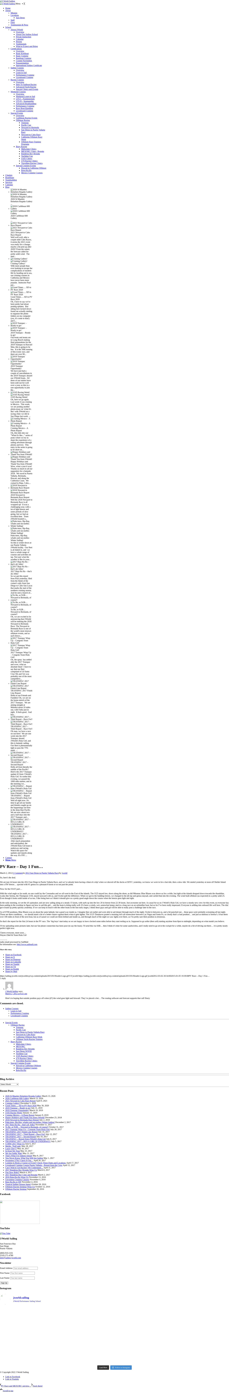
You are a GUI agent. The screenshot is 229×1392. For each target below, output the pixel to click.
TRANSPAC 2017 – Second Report (20, 1136)
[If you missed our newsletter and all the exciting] (28, 1312)
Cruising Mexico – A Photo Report (19, 1115)
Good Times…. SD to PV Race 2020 (21, 1105)
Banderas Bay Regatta (25, 1049)
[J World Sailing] (7, 1)
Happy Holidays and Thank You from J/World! (25, 1117)
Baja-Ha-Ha (21, 1070)
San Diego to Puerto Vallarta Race (30, 1032)
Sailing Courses (11, 1008)
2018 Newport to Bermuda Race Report (22, 1120)
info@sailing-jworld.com (10, 1258)
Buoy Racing (16, 1042)
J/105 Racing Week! (13, 1113)
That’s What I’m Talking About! (18, 1156)
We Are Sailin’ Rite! (13, 1153)
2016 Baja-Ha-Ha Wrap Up (16, 1177)
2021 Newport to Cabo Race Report (20, 1101)
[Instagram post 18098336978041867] (143, 1320)
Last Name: (5, 1278)
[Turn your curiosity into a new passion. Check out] (86, 1357)
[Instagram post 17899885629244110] (143, 1338)
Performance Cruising (20, 1013)
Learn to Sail (16, 1011)
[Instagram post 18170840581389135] (28, 1346)
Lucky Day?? (11, 1148)
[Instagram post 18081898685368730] (86, 1338)
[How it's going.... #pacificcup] (143, 1309)
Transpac (19, 1027)
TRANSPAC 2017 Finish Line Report (21, 1132)
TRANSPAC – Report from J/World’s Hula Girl (25, 1139)
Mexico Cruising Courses (26, 1068)
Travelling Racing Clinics (26, 1061)
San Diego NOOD (24, 1051)
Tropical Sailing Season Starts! (18, 1184)
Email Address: (6, 1268)
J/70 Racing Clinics (24, 1058)
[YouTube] (5, 1233)
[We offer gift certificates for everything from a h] (143, 1358)
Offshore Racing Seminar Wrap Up (20, 1187)
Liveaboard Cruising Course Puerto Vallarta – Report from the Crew (33, 1165)
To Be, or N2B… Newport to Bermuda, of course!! (26, 1127)
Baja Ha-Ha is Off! (13, 1182)
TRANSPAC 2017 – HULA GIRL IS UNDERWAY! (28, 1141)
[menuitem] (7, 8)
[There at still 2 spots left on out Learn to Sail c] (86, 1348)
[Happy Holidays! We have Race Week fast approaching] (28, 1358)
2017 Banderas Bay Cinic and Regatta (21, 1175)
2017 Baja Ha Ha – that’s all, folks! (20, 1125)
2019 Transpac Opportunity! (17, 1110)
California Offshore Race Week (29, 1037)
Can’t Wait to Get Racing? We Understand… (24, 1167)
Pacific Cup (21, 1030)
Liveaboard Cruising (19, 1016)
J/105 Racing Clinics (24, 1056)
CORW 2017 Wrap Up (15, 1144)
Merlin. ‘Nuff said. (13, 1146)
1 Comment (18, 873)
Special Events (11, 1022)
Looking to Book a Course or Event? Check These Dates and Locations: (35, 1163)
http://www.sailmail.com (27, 944)
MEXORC (20, 1046)
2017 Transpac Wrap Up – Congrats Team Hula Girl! (27, 1129)
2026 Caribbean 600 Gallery (17, 1098)
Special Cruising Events (21, 1063)
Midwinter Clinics (23, 1044)
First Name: (5, 1273)
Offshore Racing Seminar (16, 1189)
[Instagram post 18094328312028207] (28, 1338)
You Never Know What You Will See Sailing (24, 1158)
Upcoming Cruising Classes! (17, 1179)
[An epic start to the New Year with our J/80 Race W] (143, 1348)
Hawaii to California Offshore (28, 1065)
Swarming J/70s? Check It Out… (19, 1160)
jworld (64, 873)
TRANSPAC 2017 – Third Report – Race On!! (25, 1134)
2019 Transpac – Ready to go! (18, 1108)
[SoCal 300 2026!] (86, 1320)
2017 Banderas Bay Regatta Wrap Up (21, 1170)
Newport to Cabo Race (25, 1034)
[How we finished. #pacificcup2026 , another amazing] (86, 1309)
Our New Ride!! (12, 1172)
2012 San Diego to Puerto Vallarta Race (42, 873)
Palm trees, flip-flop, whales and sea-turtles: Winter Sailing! (30, 1122)
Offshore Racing (18, 1025)
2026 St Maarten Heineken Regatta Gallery (23, 1096)
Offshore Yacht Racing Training (29, 1039)
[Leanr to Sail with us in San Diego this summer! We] (28, 1321)
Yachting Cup (21, 1053)
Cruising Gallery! (12, 1103)
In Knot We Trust (12, 1151)
